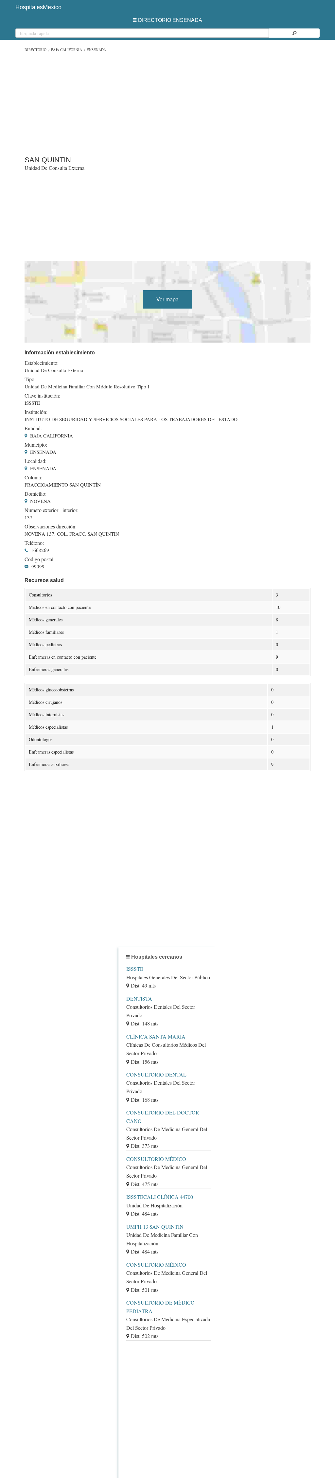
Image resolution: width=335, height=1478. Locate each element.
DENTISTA (139, 998)
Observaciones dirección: (51, 526)
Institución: (36, 412)
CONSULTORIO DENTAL (156, 1074)
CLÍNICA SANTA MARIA (155, 1036)
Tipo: (30, 379)
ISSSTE (134, 968)
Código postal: (40, 559)
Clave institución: (42, 395)
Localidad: (35, 461)
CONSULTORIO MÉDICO (156, 1158)
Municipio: (36, 444)
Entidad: (33, 428)
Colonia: (33, 477)
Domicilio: (35, 493)
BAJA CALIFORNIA (66, 49)
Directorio (35, 49)
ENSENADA (96, 49)
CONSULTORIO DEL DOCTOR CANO (162, 1116)
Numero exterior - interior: (52, 510)
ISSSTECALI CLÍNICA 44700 (159, 1196)
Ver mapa (167, 299)
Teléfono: (34, 542)
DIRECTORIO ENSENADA (170, 20)
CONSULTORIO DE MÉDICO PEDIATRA (160, 1306)
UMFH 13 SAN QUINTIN (155, 1226)
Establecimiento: (42, 362)
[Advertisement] (167, 102)
